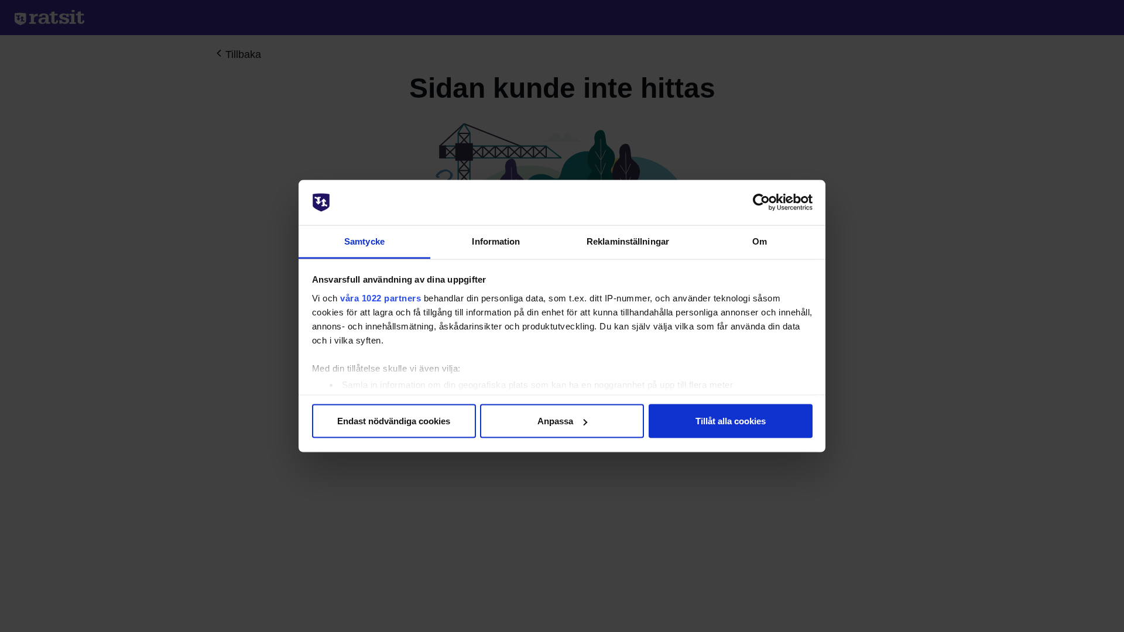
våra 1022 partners (380, 298)
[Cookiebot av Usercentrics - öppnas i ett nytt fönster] (761, 202)
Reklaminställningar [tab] (628, 241)
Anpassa (555, 421)
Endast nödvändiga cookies (393, 421)
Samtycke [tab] (364, 241)
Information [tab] (496, 241)
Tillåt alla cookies (730, 421)
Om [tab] (759, 241)
